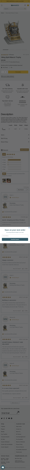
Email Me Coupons (15, 239)
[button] (3, 467)
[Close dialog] (29, 227)
